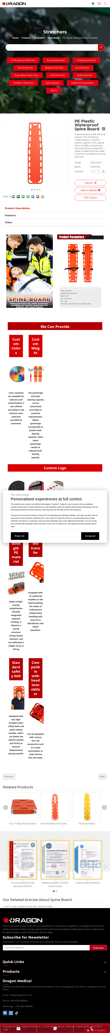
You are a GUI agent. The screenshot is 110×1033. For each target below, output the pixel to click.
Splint (54, 90)
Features (10, 215)
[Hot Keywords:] (101, 47)
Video (8, 222)
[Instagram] (11, 1013)
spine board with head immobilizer (53, 929)
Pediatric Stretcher (23, 82)
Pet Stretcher (57, 75)
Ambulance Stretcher (23, 60)
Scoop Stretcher (56, 60)
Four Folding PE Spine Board (23, 823)
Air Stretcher (82, 67)
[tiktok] (16, 1013)
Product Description (17, 208)
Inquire (88, 183)
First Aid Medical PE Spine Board (55, 823)
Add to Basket (89, 190)
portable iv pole (18, 932)
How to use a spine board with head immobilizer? (29, 906)
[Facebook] (5, 1013)
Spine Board (52, 82)
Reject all (19, 536)
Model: (78, 162)
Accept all (90, 536)
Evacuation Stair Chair (26, 75)
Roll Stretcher (25, 67)
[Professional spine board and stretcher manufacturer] (24, 920)
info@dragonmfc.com (21, 995)
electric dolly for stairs (42, 932)
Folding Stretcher (86, 60)
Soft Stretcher (84, 75)
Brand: (78, 166)
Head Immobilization (82, 82)
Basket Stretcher (54, 67)
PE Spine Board (86, 823)
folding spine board (80, 929)
